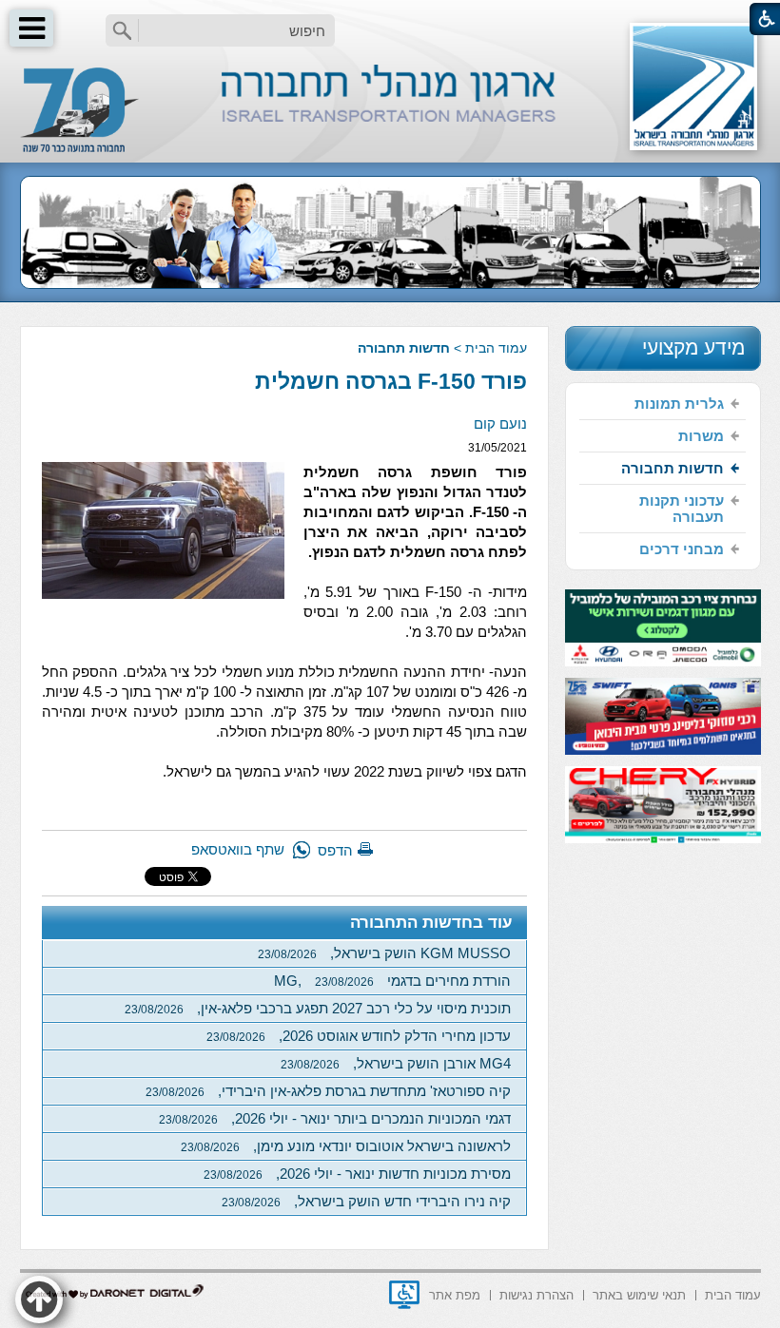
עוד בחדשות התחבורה (431, 923)
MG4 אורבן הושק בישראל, (396, 1063)
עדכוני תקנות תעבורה (681, 508)
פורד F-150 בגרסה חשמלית (391, 381)
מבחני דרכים (681, 549)
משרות (701, 436)
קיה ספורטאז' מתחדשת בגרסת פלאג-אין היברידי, (328, 1091)
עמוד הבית (496, 348)
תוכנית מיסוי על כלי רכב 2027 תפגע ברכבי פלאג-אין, (318, 1008)
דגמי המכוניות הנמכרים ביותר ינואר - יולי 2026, (335, 1118)
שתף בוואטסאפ (237, 849)
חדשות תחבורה (404, 348)
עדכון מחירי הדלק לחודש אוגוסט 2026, (358, 1036)
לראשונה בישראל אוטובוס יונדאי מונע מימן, (346, 1146)
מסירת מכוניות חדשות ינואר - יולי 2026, (357, 1173)
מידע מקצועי (693, 347)
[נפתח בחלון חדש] (404, 1294)
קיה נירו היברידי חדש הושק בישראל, (366, 1201)
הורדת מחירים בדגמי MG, (392, 980)
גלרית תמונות (679, 403)
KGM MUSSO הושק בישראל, (384, 953)
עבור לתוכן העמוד (390, 18)
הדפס (335, 850)
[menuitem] (662, 404)
